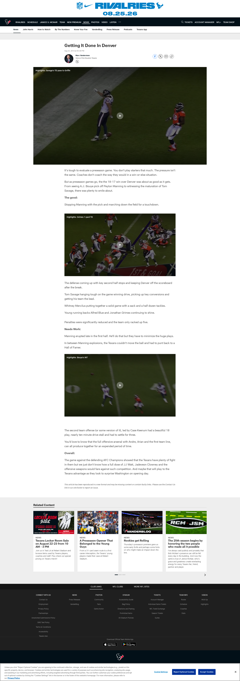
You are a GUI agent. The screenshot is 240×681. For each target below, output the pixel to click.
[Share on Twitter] (160, 58)
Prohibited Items (126, 613)
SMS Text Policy (43, 622)
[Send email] (166, 58)
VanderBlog (74, 604)
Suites (157, 618)
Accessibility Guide (126, 599)
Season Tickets (157, 613)
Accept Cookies (207, 672)
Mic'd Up (205, 599)
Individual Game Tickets (157, 604)
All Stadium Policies (126, 618)
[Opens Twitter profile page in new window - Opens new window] (77, 61)
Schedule (183, 604)
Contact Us (43, 599)
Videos (205, 595)
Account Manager (157, 599)
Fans (99, 604)
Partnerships (43, 613)
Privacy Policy (43, 609)
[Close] (235, 672)
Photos (99, 595)
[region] (120, 672)
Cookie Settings (161, 672)
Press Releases (74, 599)
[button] (120, 115)
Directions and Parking (126, 609)
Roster (183, 599)
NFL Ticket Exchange (157, 609)
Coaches (183, 609)
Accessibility (43, 631)
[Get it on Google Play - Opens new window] (129, 645)
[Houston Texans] (120, 657)
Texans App (43, 636)
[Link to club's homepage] (7, 21)
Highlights (204, 604)
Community (98, 599)
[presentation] (205, 575)
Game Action (99, 609)
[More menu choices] (120, 22)
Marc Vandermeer (83, 55)
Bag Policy (126, 604)
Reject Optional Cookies (184, 672)
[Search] (182, 22)
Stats (183, 613)
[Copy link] (171, 56)
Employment (43, 604)
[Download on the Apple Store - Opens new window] (110, 644)
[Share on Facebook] (155, 58)
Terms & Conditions (43, 627)
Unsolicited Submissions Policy (43, 618)
